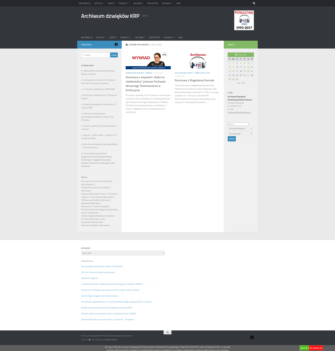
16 (233, 71)
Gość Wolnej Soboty (184, 72)
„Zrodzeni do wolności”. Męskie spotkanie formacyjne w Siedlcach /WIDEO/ (112, 284)
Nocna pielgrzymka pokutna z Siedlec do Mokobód (101, 266)
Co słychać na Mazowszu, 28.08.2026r (99, 89)
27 (248, 75)
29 (230, 79)
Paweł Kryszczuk (202, 72)
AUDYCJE (98, 3)
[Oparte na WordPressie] (89, 340)
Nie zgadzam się (316, 348)
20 (248, 71)
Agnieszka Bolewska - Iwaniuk (139, 72)
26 (244, 75)
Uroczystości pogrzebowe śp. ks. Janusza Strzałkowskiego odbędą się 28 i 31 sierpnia (116, 301)
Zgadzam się (305, 348)
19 (244, 71)
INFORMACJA (85, 3)
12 (244, 67)
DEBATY (111, 3)
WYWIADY (166, 3)
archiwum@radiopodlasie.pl (239, 112)
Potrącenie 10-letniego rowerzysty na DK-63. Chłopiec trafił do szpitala (110, 289)
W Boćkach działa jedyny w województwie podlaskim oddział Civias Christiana (97, 116)
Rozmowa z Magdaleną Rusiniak (194, 80)
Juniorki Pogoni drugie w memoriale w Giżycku (99, 295)
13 (248, 67)
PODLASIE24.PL (87, 261)
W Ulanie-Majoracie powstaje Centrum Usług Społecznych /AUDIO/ (108, 313)
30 (233, 79)
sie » (244, 82)
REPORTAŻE (152, 3)
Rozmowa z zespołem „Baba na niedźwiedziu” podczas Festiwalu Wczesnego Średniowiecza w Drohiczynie (146, 83)
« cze (238, 82)
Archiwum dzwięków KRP (110, 16)
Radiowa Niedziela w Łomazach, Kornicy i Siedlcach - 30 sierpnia (107, 319)
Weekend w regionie (89, 278)
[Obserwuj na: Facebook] (116, 44)
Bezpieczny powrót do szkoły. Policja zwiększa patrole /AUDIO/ (107, 307)
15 (230, 71)
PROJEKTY (123, 3)
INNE (179, 3)
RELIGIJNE (137, 3)
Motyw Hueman (111, 339)
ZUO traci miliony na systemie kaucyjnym (98, 272)
